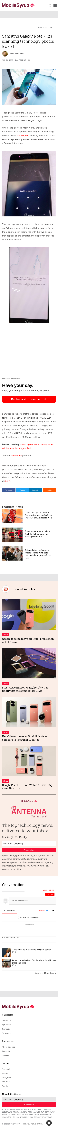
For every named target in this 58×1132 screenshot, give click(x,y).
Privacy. (26, 1124)
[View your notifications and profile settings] (53, 911)
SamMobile (23, 135)
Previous (43, 27)
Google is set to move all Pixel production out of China (28, 640)
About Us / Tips (8, 1047)
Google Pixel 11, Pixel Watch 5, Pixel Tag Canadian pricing (27, 786)
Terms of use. (37, 1124)
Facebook (9, 490)
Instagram (6, 1077)
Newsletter (6, 1033)
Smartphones (12, 27)
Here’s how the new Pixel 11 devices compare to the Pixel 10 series (24, 738)
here (7, 480)
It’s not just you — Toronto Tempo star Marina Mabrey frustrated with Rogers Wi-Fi (39, 515)
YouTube (6, 1081)
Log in (45, 890)
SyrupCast (6, 1024)
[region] (29, 929)
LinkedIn (35, 490)
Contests (6, 1029)
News (5, 635)
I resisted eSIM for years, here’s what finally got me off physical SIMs (25, 689)
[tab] (9, 911)
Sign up (51, 890)
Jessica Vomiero (16, 53)
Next (52, 27)
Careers (5, 1055)
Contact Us (6, 1020)
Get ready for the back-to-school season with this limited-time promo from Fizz (38, 554)
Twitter (22, 490)
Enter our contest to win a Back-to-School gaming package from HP (37, 534)
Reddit (49, 490)
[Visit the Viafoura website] (50, 973)
